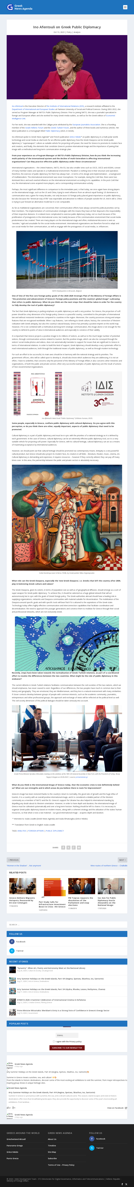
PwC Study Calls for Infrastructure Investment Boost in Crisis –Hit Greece (52, 904)
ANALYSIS (22, 831)
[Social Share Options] (126, 1108)
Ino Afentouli (17, 106)
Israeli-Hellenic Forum (34, 127)
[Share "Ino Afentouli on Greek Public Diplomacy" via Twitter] (68, 847)
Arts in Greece (33, 981)
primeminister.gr (82, 777)
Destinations (44, 981)
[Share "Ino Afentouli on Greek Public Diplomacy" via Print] (79, 847)
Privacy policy (75, 1041)
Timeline (52, 1145)
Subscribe (52, 1158)
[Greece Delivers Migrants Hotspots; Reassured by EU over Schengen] (22, 886)
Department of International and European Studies (33, 109)
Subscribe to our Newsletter (67, 1048)
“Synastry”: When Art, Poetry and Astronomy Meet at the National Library (51, 968)
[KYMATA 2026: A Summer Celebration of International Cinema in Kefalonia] (12, 1001)
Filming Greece (46, 1002)
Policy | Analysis (73, 32)
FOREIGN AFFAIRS (36, 831)
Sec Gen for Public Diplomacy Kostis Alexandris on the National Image (107, 901)
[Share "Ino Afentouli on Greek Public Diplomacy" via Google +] (73, 847)
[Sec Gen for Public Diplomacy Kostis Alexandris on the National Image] (111, 886)
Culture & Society (34, 971)
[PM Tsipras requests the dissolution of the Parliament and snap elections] (81, 886)
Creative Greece (34, 1002)
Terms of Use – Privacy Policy (61, 1165)
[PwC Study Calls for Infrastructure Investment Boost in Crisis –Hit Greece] (52, 888)
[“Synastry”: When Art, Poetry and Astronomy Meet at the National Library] (12, 970)
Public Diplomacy (52, 131)
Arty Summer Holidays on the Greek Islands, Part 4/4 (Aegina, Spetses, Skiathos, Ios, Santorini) (60, 978)
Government (33, 1013)
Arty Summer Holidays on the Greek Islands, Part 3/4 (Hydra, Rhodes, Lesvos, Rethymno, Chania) (61, 989)
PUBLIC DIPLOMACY (55, 831)
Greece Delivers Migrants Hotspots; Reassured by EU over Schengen (22, 900)
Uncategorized (47, 971)
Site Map (52, 1152)
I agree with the (68, 1041)
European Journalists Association (86, 124)
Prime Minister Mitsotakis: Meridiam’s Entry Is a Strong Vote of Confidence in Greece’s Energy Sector (63, 1010)
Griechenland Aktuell (16, 1139)
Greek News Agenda (24, 1064)
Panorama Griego (15, 1145)
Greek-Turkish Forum (60, 127)
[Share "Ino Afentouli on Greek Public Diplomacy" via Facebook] (63, 847)
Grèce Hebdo (75, 137)
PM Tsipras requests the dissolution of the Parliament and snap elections (80, 901)
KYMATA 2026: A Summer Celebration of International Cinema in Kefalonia (51, 1000)
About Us (52, 1139)
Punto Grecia (12, 1158)
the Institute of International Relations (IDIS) (65, 106)
